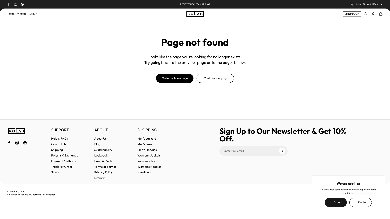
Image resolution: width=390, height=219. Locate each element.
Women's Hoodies (149, 167)
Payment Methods (63, 161)
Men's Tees (144, 144)
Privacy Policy (103, 172)
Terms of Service (105, 167)
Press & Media (103, 161)
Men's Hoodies (147, 150)
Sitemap (100, 178)
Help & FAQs (59, 138)
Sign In (55, 172)
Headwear (144, 172)
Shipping (57, 150)
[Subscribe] (282, 151)
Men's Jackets (146, 138)
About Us (100, 138)
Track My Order (61, 167)
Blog (97, 144)
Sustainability (103, 150)
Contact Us (58, 144)
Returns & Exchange (64, 155)
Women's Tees (147, 161)
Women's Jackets (149, 155)
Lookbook (101, 155)
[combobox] (367, 4)
